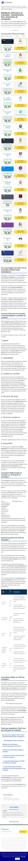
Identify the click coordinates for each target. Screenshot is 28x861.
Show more (15, 30)
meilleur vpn (21, 786)
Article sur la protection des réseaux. (11, 798)
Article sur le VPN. (7, 797)
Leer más (23, 856)
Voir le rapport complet (7, 45)
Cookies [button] (11, 858)
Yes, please (23, 831)
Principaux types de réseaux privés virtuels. (12, 799)
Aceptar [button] (17, 858)
